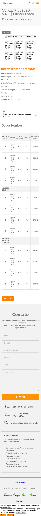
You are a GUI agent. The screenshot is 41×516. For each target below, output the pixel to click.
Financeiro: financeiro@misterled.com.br (16, 452)
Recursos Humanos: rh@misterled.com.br (14, 457)
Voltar (7, 298)
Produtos (7, 18)
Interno (31, 18)
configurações (21, 512)
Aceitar (3, 515)
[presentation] (2, 38)
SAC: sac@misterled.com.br (16, 461)
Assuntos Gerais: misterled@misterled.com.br (16, 465)
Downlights (20, 18)
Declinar (10, 515)
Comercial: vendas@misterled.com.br (20, 448)
